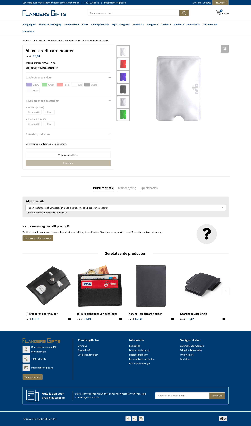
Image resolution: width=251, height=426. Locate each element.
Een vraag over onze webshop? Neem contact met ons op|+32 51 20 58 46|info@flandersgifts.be (74, 2)
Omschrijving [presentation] (127, 188)
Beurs (85, 24)
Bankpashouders (73, 40)
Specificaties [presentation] (149, 188)
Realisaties (134, 345)
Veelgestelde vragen (88, 354)
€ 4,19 (32, 319)
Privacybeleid (186, 354)
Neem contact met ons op (38, 238)
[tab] (103, 188)
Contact (207, 2)
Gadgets (151, 24)
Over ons (197, 2)
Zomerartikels (71, 24)
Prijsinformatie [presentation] (103, 188)
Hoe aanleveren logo (139, 363)
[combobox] (133, 13)
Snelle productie (100, 24)
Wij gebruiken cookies (191, 350)
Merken (178, 24)
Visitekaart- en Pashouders (49, 40)
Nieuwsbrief (220, 2)
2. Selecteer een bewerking (42, 100)
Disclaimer (185, 359)
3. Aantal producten (38, 134)
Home (26, 40)
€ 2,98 (135, 319)
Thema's (137, 24)
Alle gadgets (29, 24)
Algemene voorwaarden (192, 345)
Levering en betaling (139, 350)
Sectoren (27, 31)
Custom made (209, 24)
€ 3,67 (187, 319)
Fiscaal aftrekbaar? (138, 354)
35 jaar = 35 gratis (121, 24)
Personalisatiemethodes (141, 359)
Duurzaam (192, 24)
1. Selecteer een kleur (39, 77)
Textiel (165, 24)
